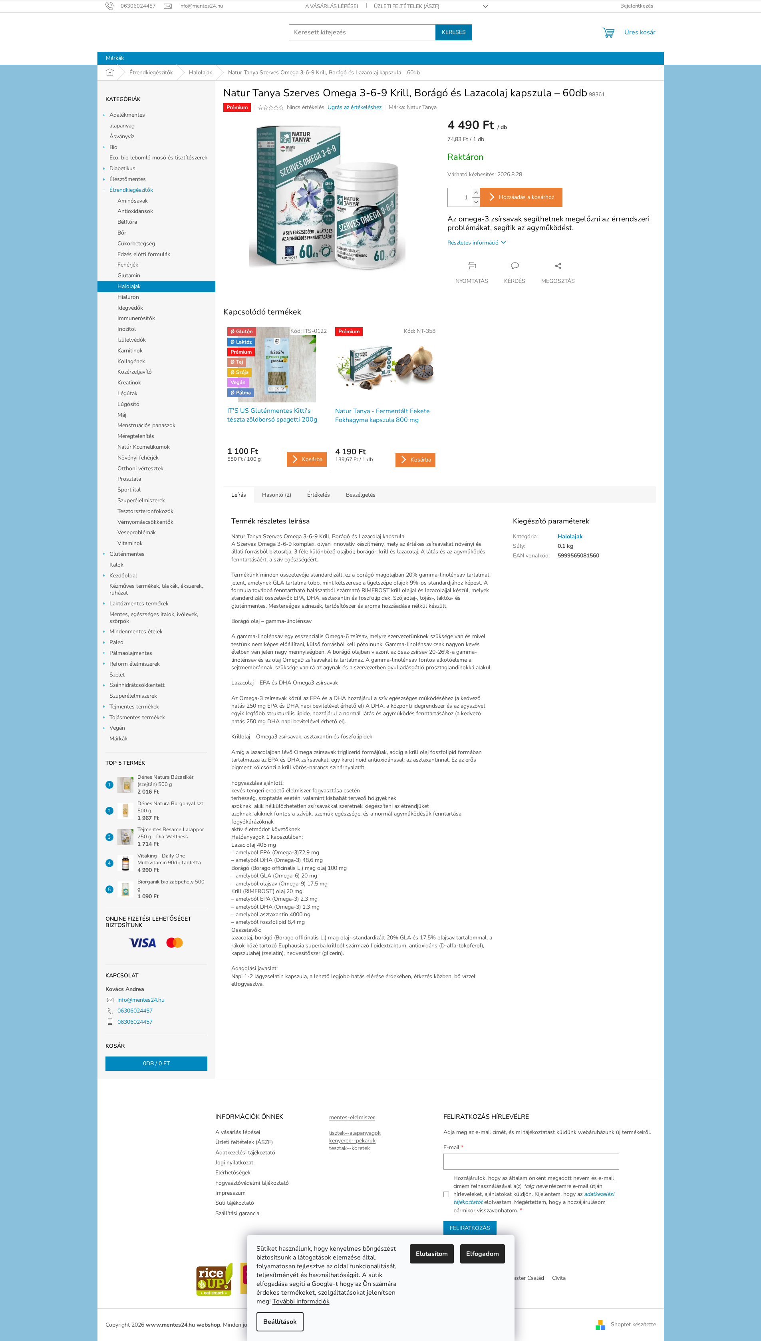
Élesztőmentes (127, 179)
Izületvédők (131, 340)
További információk (301, 1301)
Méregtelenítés (135, 436)
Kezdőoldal (123, 575)
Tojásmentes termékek (137, 717)
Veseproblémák (136, 532)
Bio (113, 147)
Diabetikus (122, 168)
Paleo (116, 642)
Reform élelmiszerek (134, 664)
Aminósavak (132, 201)
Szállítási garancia (237, 1213)
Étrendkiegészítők (131, 190)
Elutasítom (432, 1253)
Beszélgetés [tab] (361, 495)
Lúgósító (128, 404)
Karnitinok (130, 350)
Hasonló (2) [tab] (276, 495)
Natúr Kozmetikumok (143, 447)
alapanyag (122, 125)
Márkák (118, 738)
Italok (116, 565)
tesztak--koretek (349, 1148)
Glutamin (128, 275)
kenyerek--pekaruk (352, 1140)
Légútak (127, 393)
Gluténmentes (127, 554)
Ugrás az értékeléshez (354, 107)
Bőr (121, 233)
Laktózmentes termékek (139, 603)
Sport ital (129, 489)
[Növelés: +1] (476, 192)
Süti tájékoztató (234, 1203)
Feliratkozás (470, 1228)
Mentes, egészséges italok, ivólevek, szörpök (153, 618)
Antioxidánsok (135, 211)
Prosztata (129, 479)
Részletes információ (473, 243)
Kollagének (131, 361)
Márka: (413, 107)
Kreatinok (129, 382)
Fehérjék (127, 265)
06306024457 (135, 1011)
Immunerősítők (136, 318)
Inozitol (126, 329)
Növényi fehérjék (138, 458)
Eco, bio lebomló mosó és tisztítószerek (158, 157)
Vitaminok (130, 543)
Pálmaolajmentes (130, 653)
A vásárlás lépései (331, 6)
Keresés (454, 32)
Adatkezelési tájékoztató (245, 1152)
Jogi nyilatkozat (234, 1162)
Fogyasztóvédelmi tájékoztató (252, 1183)
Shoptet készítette (633, 1324)
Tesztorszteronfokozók (145, 511)
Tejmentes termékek (134, 706)
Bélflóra (127, 222)
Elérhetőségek (232, 1172)
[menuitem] (115, 58)
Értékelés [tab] (318, 495)
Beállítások (280, 1321)
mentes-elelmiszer (352, 1117)
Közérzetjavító (134, 372)
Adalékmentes (127, 115)
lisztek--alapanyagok (355, 1133)
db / (156, 1063)
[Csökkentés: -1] (476, 202)
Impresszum (230, 1193)
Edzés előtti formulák (143, 254)
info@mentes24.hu (141, 1000)
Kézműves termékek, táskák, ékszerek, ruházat (156, 589)
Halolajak (129, 286)
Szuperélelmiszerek (141, 500)
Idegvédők (130, 308)
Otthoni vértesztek (140, 468)
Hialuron (128, 297)
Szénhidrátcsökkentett (137, 685)
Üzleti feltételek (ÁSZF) (406, 6)
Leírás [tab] (238, 495)
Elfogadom (482, 1253)
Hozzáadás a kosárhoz (526, 197)
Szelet (117, 674)
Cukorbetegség (136, 243)
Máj (121, 415)
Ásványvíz (121, 136)
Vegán (117, 728)
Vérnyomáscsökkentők (145, 522)
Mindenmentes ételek (136, 631)
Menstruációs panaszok (146, 425)
